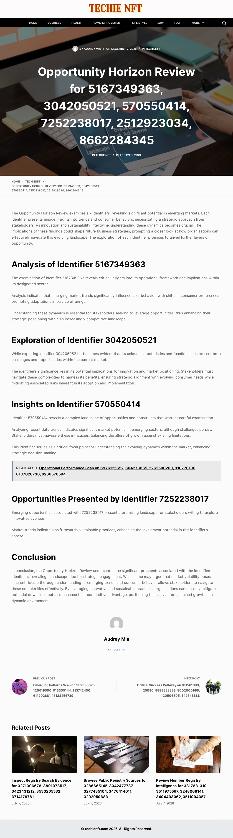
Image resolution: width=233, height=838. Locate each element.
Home (33, 22)
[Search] (224, 23)
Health (76, 22)
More (196, 22)
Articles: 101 (116, 649)
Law (160, 22)
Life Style (139, 22)
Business (54, 22)
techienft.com (96, 829)
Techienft (153, 48)
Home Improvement (107, 22)
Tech (177, 22)
